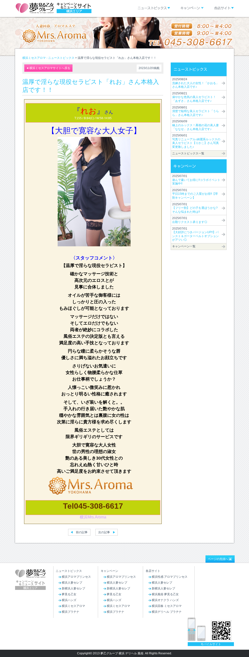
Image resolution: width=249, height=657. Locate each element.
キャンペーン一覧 (184, 246)
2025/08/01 (195, 111)
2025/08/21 (194, 97)
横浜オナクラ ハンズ (165, 600)
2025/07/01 (196, 179)
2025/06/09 (195, 125)
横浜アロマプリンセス (76, 576)
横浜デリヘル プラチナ (167, 611)
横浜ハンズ (69, 600)
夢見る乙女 (69, 594)
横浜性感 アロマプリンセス (169, 576)
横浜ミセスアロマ (73, 606)
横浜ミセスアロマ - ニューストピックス (48, 58)
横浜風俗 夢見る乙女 (165, 594)
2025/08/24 (195, 83)
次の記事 (104, 532)
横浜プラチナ (70, 611)
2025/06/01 (196, 141)
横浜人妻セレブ (72, 582)
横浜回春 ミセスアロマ (167, 606)
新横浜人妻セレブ (73, 588)
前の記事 (82, 532)
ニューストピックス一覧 (188, 153)
